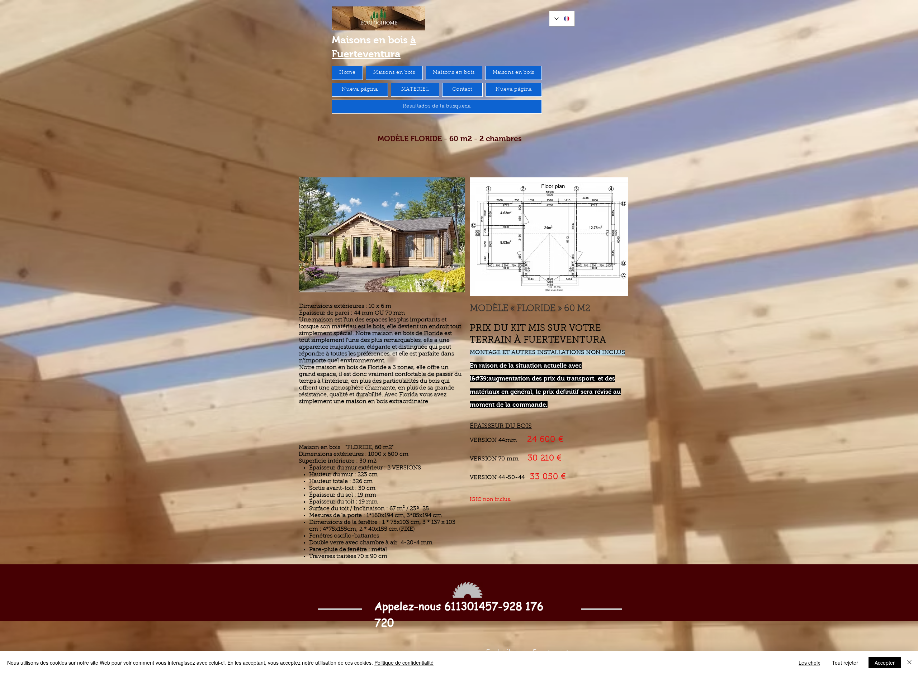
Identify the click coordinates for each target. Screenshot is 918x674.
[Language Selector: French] (562, 19)
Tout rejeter (845, 662)
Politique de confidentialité (404, 662)
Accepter (885, 662)
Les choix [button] (809, 662)
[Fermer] (909, 662)
